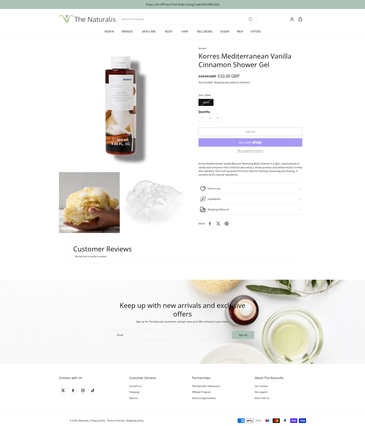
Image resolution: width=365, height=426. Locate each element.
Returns (133, 398)
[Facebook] (73, 390)
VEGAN (224, 31)
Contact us (135, 386)
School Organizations (204, 398)
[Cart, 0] (300, 19)
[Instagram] (83, 390)
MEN (240, 31)
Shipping (219, 82)
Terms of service (116, 420)
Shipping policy (135, 420)
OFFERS (256, 31)
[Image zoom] (120, 108)
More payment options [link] (250, 150)
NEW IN (109, 31)
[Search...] (250, 19)
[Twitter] (63, 390)
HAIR (185, 31)
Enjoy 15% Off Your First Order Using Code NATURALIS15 (182, 4)
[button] (250, 131)
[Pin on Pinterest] (226, 223)
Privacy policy (97, 420)
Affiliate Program (201, 392)
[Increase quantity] (217, 118)
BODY (168, 31)
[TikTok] (93, 390)
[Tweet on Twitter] (218, 223)
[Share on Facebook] (210, 223)
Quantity (204, 112)
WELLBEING (205, 31)
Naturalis (84, 420)
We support (261, 392)
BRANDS (127, 31)
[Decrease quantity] (202, 118)
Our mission (261, 386)
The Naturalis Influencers (206, 386)
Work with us (262, 398)
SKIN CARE (149, 31)
